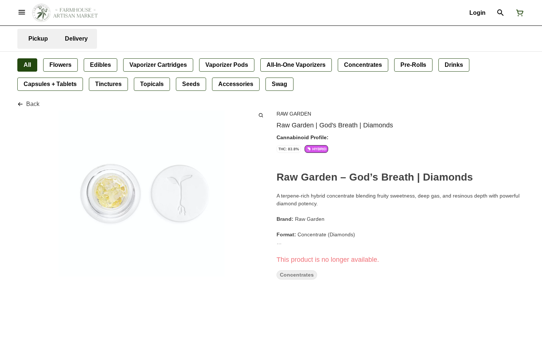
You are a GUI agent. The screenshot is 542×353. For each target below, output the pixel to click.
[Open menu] (21, 12)
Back (32, 104)
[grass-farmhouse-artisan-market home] (65, 13)
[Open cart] (518, 13)
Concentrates (297, 275)
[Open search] (500, 13)
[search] (260, 115)
